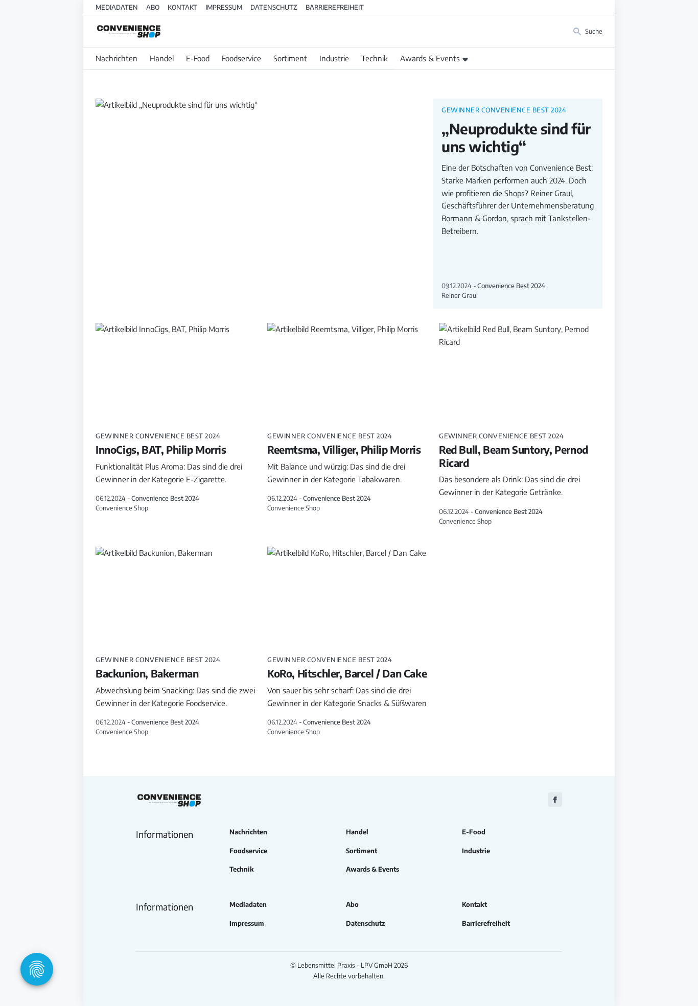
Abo (152, 7)
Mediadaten (117, 7)
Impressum (223, 7)
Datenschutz (273, 7)
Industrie (334, 58)
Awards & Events (430, 58)
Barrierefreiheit (335, 7)
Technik (374, 58)
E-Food (198, 58)
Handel (162, 58)
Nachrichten (116, 58)
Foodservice (241, 58)
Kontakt (182, 7)
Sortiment (290, 58)
